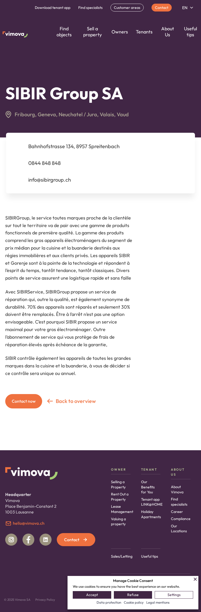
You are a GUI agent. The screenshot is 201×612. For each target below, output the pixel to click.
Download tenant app (52, 7)
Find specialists (90, 7)
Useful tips (190, 32)
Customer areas (127, 7)
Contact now (24, 401)
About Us (167, 32)
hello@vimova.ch (28, 523)
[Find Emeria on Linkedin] (46, 540)
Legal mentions (158, 602)
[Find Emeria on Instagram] (11, 540)
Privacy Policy (45, 600)
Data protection (109, 602)
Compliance (181, 518)
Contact (161, 7)
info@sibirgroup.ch (49, 179)
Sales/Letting (121, 556)
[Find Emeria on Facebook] (29, 540)
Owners (119, 32)
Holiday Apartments (151, 514)
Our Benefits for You (148, 487)
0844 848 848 (44, 163)
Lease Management (122, 509)
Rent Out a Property (120, 497)
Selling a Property (118, 484)
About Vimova (177, 489)
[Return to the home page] (15, 35)
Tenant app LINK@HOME (152, 502)
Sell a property (92, 32)
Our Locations (179, 529)
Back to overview (76, 401)
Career (177, 511)
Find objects (64, 32)
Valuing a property (118, 522)
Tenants (144, 32)
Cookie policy (134, 602)
